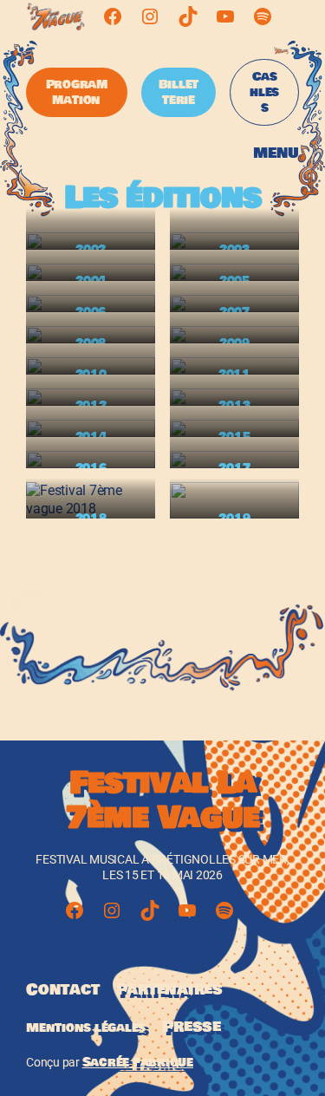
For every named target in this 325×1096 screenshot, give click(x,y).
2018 (91, 518)
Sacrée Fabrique (137, 1062)
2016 (91, 468)
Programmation (76, 92)
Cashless (264, 92)
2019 (234, 518)
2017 (234, 468)
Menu (276, 153)
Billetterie (179, 92)
